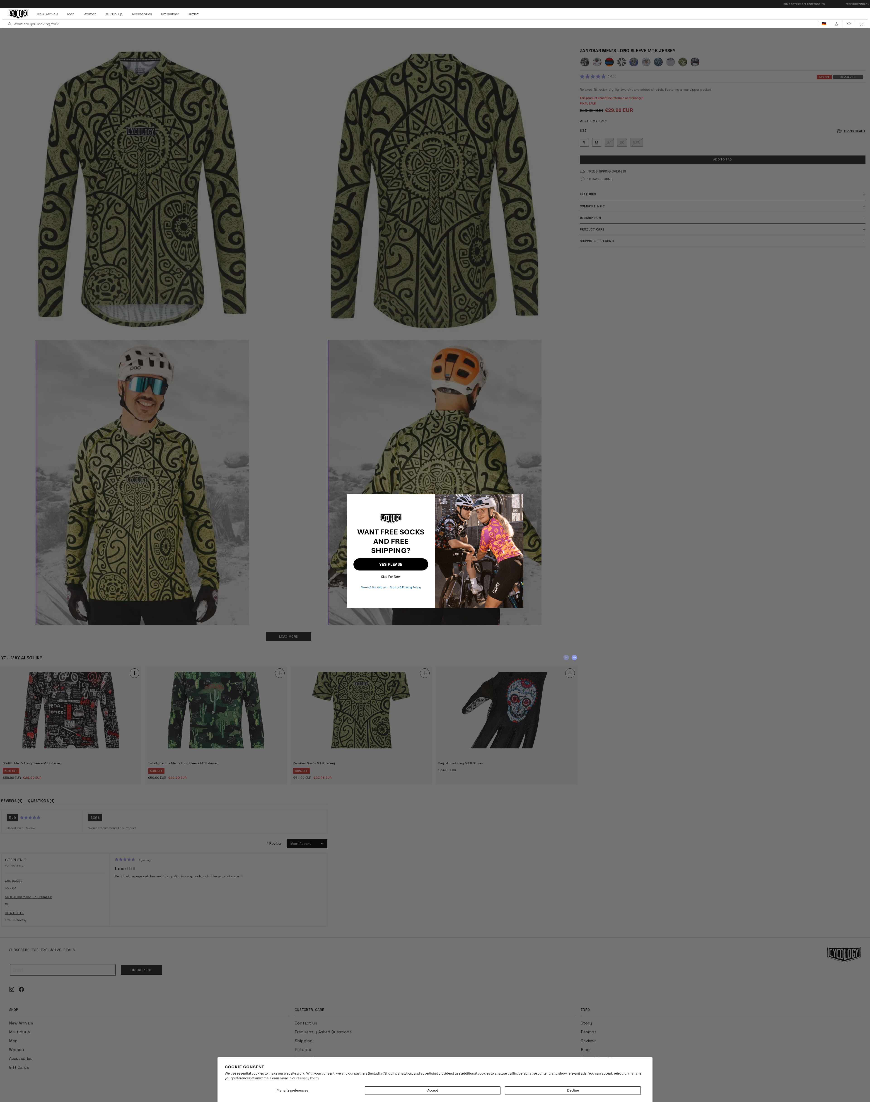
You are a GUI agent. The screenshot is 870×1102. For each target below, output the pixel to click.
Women (90, 14)
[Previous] (566, 657)
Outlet (193, 14)
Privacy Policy (308, 1078)
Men (71, 14)
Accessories (142, 14)
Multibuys (114, 14)
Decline (573, 1090)
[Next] (574, 657)
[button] (861, 24)
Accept (432, 1090)
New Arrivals (47, 14)
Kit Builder (170, 14)
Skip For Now (391, 575)
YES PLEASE (390, 564)
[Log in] (836, 24)
